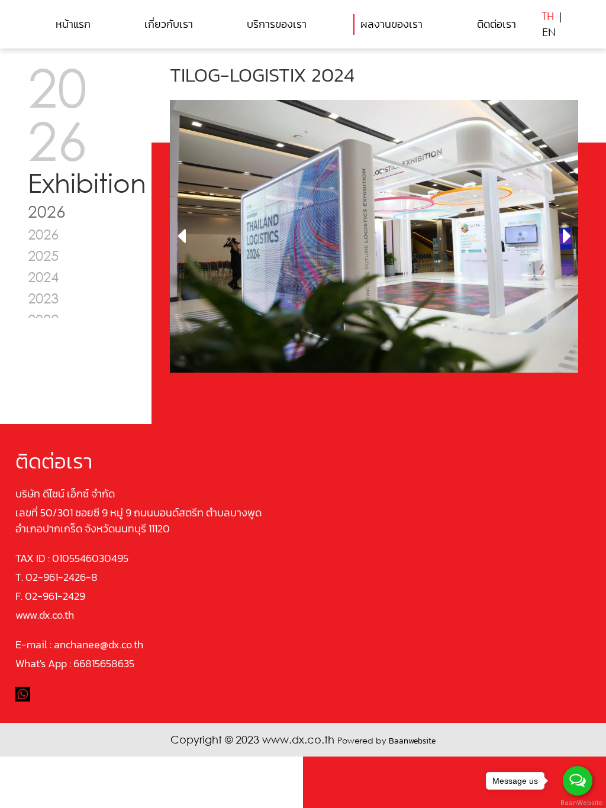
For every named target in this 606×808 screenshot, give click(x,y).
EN (549, 31)
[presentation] (181, 236)
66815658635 (103, 663)
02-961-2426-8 (61, 577)
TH (548, 15)
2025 (43, 255)
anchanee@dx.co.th (98, 644)
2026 (43, 234)
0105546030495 (90, 558)
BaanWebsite (578, 803)
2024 (43, 276)
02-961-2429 (55, 596)
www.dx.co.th (44, 615)
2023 (43, 297)
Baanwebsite (412, 741)
